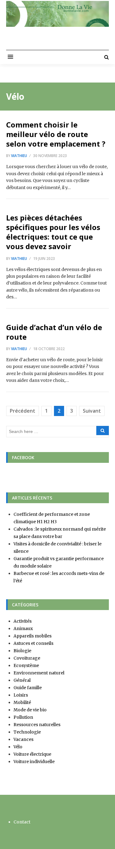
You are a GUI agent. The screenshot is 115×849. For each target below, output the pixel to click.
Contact (21, 822)
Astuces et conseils (33, 643)
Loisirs (20, 695)
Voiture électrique (32, 754)
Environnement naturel (38, 673)
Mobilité (22, 702)
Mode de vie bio (30, 710)
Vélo (17, 747)
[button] (10, 57)
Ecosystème (26, 665)
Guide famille (27, 687)
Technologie (27, 732)
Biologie (22, 650)
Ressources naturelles (36, 724)
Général (22, 680)
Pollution (23, 717)
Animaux (23, 628)
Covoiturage (26, 658)
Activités (22, 621)
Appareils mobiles (32, 636)
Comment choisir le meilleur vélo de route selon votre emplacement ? (55, 134)
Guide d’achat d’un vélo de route (54, 332)
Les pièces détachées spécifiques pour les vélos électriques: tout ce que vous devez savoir (53, 232)
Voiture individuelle (34, 761)
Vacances (23, 739)
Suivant (92, 410)
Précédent (22, 410)
